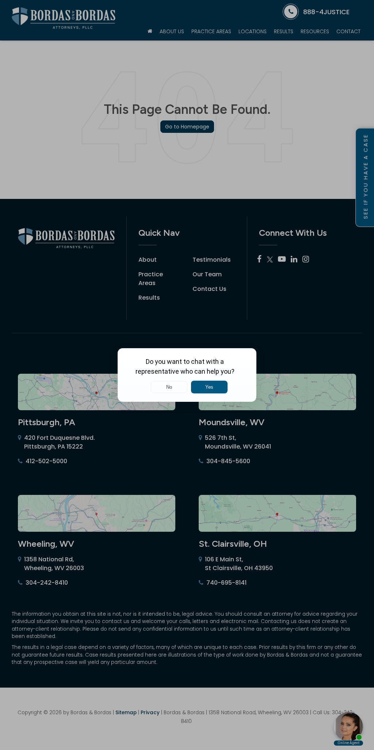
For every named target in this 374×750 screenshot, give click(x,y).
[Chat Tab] (187, 375)
